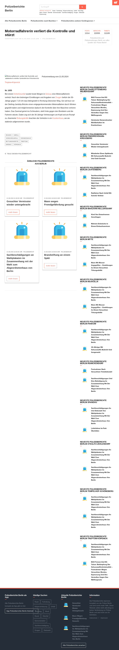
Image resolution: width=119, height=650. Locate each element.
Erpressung (43, 14)
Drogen (76, 12)
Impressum (104, 618)
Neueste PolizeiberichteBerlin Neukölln (93, 280)
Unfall (75, 10)
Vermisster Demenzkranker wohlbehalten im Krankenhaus (101, 122)
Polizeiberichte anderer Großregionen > (78, 21)
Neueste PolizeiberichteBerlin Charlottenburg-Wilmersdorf (93, 89)
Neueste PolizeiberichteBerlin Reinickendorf (93, 362)
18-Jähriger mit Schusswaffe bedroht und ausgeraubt (101, 349)
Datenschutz (93, 618)
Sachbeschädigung (67, 12)
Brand (45, 12)
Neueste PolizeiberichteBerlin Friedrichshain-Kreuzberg (93, 136)
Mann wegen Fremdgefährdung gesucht (79, 618)
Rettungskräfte (23, 118)
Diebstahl (81, 12)
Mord (41, 12)
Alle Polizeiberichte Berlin (16, 21)
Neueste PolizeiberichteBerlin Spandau (93, 401)
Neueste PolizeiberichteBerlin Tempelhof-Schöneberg (96, 490)
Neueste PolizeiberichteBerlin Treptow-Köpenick (94, 537)
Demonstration (57, 12)
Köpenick (16, 82)
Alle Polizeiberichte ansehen (74, 645)
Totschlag (80, 10)
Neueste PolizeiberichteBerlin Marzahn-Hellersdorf (96, 208)
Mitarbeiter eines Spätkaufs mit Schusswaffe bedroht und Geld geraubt (102, 155)
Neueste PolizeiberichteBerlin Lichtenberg (93, 169)
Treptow (8, 82)
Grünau (48, 94)
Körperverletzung (68, 10)
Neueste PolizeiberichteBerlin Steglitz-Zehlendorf (95, 443)
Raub (53, 10)
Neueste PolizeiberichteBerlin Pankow (93, 323)
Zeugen (58, 97)
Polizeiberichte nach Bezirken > (44, 21)
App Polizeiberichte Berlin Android (20, 611)
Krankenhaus (57, 118)
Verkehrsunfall (20, 94)
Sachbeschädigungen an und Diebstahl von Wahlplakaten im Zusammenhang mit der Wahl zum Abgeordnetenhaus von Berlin (101, 415)
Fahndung (59, 10)
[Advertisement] (41, 59)
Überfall (50, 12)
